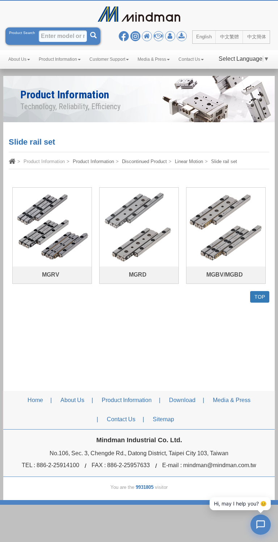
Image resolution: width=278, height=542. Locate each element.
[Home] (12, 162)
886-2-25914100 (58, 465)
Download (182, 400)
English (204, 36)
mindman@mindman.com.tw (219, 465)
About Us (72, 400)
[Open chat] (260, 525)
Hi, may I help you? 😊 (240, 503)
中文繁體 (229, 36)
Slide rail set (224, 161)
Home (35, 400)
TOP (259, 297)
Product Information (93, 161)
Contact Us (121, 419)
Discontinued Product (144, 161)
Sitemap (163, 419)
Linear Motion (189, 161)
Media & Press (231, 400)
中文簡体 (256, 36)
